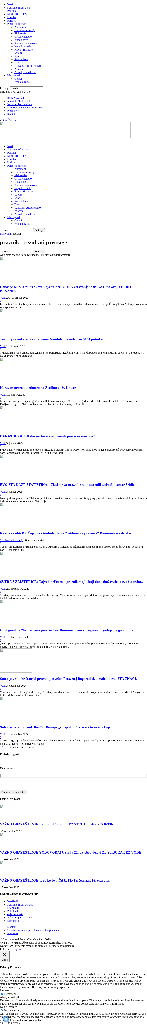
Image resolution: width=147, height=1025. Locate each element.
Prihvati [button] (4, 949)
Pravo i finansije (23, 49)
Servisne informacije (18, 7)
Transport (19, 62)
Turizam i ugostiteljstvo (27, 65)
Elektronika (20, 33)
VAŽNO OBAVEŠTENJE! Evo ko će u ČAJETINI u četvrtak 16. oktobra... (56, 880)
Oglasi (18, 78)
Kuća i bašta (21, 39)
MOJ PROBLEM (17, 14)
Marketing (13, 920)
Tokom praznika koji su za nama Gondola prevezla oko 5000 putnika (51, 339)
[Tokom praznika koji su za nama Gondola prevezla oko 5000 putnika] (16, 332)
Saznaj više (16, 949)
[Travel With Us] (65, 136)
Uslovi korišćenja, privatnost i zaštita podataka (33, 930)
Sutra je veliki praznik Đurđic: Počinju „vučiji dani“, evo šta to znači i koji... (56, 727)
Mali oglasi (13, 75)
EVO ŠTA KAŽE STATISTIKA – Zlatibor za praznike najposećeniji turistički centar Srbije (67, 484)
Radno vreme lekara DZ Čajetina (26, 107)
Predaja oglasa (22, 81)
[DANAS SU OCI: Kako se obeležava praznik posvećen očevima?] (16, 429)
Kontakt (11, 113)
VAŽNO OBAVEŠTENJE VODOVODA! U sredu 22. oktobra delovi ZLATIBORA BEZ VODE (70, 852)
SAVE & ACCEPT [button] (11, 1023)
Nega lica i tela (22, 46)
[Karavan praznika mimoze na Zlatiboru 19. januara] (16, 380)
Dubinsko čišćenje (24, 30)
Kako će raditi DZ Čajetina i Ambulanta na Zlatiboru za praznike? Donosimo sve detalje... (66, 533)
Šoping (18, 52)
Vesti (10, 4)
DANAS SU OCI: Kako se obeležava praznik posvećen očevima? (47, 436)
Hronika (11, 17)
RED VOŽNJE (16, 97)
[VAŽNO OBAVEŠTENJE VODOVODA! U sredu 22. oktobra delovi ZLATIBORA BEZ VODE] (9, 845)
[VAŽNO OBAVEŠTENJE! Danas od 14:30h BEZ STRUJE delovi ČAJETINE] (9, 817)
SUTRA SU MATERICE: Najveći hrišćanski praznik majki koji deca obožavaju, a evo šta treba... (72, 582)
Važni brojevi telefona (19, 104)
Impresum (12, 933)
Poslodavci (13, 110)
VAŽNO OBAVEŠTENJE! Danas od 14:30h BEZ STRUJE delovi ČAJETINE (58, 824)
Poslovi (11, 20)
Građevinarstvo (23, 36)
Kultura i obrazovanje (26, 43)
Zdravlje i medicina (25, 72)
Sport (17, 56)
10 (7, 746)
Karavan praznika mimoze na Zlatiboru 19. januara (38, 387)
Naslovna (5, 233)
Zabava (18, 68)
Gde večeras (15, 914)
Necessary (10, 993)
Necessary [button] (6, 990)
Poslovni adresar (16, 23)
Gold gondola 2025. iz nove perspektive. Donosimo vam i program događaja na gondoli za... (68, 630)
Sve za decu (21, 59)
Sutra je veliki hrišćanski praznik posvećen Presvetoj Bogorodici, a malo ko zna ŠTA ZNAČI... (69, 679)
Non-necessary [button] (8, 1006)
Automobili (20, 27)
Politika (11, 10)
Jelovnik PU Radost (18, 101)
